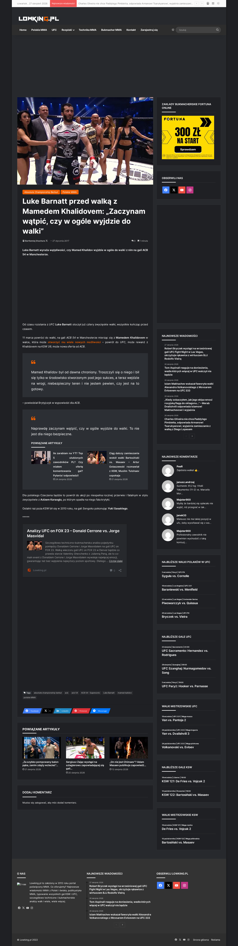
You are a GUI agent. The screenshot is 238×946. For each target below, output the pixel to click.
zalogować (40, 802)
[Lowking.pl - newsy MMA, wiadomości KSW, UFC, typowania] (39, 19)
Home (23, 29)
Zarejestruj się (149, 29)
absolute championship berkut (48, 693)
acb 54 (75, 693)
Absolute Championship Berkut (41, 192)
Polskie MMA (39, 29)
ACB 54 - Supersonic (90, 693)
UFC (54, 29)
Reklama (215, 939)
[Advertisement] (119, 65)
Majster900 (184, 499)
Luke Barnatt (108, 693)
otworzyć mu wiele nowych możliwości (74, 342)
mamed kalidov (125, 693)
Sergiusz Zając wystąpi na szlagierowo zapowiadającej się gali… (85, 765)
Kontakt (131, 29)
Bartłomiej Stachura (35, 240)
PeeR (180, 466)
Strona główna (201, 939)
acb (66, 693)
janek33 (181, 515)
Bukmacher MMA (111, 29)
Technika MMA (87, 29)
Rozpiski (67, 29)
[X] (23, 908)
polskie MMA (30, 697)
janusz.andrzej (185, 482)
